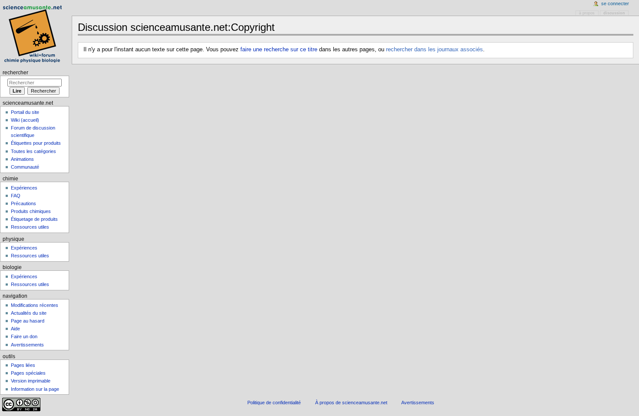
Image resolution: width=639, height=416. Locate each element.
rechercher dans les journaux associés (434, 50)
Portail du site (25, 112)
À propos (587, 13)
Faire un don (24, 336)
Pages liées (23, 365)
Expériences (24, 187)
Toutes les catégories (33, 151)
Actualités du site (29, 313)
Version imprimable (30, 380)
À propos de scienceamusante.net (351, 402)
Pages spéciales (28, 373)
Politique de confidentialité (274, 402)
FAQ (15, 195)
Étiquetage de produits (34, 219)
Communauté (25, 167)
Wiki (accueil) (25, 120)
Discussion (614, 13)
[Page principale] (33, 33)
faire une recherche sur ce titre (278, 50)
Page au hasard (27, 320)
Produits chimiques (31, 211)
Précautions (23, 203)
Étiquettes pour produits (36, 143)
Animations (22, 159)
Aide (15, 328)
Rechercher (15, 72)
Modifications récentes (34, 305)
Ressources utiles (30, 227)
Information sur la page (35, 389)
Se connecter (615, 3)
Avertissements (27, 344)
